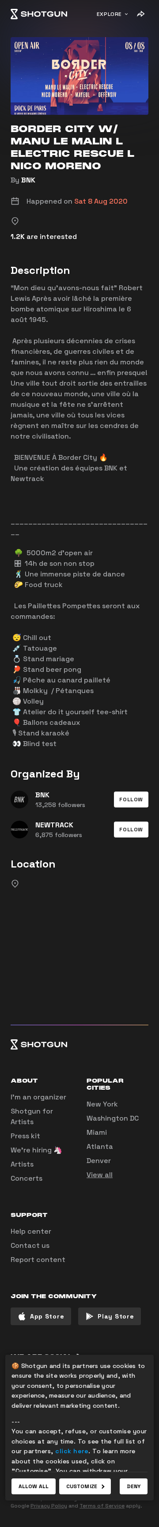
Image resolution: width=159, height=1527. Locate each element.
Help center (31, 1231)
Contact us (30, 1245)
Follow (131, 799)
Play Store (116, 1316)
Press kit (25, 1136)
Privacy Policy (48, 1505)
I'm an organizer (38, 1097)
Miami (97, 1132)
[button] (131, 799)
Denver (99, 1160)
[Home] (39, 14)
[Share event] (140, 14)
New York (102, 1104)
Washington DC (113, 1118)
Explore (109, 14)
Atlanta (100, 1146)
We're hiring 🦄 (36, 1150)
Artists (22, 1164)
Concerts (26, 1178)
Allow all (34, 1486)
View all (100, 1174)
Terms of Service (102, 1505)
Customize (81, 1486)
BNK (28, 180)
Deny (133, 1486)
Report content (38, 1259)
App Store (47, 1316)
